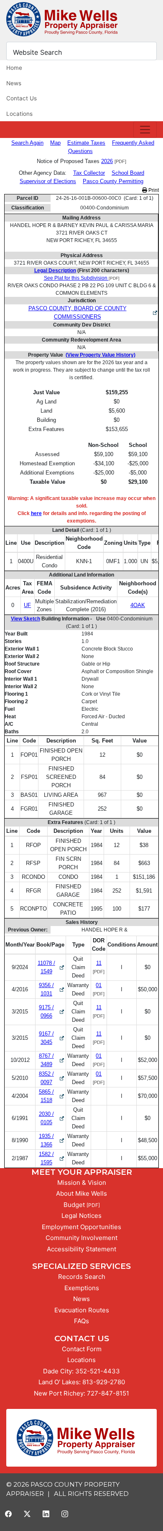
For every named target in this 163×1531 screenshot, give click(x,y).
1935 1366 (52, 1140)
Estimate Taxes (86, 143)
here (36, 513)
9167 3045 (52, 1038)
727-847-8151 (108, 1393)
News (13, 83)
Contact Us (21, 98)
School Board (128, 173)
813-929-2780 (103, 1382)
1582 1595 (52, 1158)
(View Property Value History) (100, 355)
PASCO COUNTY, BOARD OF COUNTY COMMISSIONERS (77, 312)
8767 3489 (52, 1060)
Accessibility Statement (81, 1249)
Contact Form (82, 1349)
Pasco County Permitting (113, 181)
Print (153, 190)
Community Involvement (81, 1238)
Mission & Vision (81, 1183)
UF (27, 605)
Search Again (27, 143)
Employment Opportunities (81, 1227)
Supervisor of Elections (48, 181)
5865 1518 (52, 1096)
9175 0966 (52, 1011)
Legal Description (55, 270)
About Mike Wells (81, 1193)
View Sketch (25, 619)
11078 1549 (51, 967)
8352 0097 (52, 1078)
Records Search (81, 1277)
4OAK (137, 605)
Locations (19, 113)
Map (55, 143)
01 (99, 985)
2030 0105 (52, 1118)
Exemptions (81, 1288)
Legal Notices (81, 1216)
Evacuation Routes (81, 1310)
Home (14, 67)
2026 (107, 161)
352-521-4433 (97, 1371)
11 (99, 963)
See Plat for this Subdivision (76, 278)
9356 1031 (52, 989)
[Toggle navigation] (145, 129)
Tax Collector (89, 173)
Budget (74, 1205)
